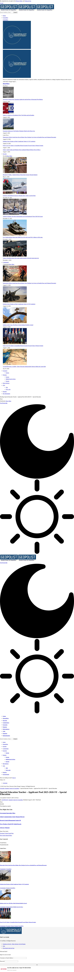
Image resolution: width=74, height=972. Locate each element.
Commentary (3, 869)
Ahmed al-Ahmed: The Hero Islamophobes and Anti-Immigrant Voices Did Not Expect (23, 216)
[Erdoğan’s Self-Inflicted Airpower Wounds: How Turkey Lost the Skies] (15, 193)
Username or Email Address (6, 958)
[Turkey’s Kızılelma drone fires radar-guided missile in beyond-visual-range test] (15, 256)
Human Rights (9, 907)
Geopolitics (5, 19)
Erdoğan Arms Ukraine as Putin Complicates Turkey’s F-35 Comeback (19, 141)
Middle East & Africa (18, 907)
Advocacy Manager (5, 827)
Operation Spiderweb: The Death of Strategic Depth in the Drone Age (19, 131)
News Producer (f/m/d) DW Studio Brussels (10, 824)
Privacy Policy (19, 1)
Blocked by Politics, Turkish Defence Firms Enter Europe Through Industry (20, 174)
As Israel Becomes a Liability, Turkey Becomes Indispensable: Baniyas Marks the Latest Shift (24, 366)
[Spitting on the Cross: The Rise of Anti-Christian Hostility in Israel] (15, 322)
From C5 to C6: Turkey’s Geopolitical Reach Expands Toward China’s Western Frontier (23, 145)
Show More (8, 401)
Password (2, 961)
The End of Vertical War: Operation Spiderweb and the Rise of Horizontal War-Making (23, 99)
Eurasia (8, 888)
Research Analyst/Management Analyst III (10, 820)
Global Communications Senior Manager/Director (12, 816)
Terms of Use (28, 1)
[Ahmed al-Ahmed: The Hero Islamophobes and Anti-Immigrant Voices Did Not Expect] (15, 214)
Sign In (14, 777)
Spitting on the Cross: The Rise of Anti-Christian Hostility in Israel (18, 325)
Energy (12, 926)
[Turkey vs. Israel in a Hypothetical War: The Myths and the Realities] (8, 113)
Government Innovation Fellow (7, 813)
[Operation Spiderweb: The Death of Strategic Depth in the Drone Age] (8, 129)
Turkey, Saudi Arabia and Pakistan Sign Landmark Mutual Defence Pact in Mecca (21, 149)
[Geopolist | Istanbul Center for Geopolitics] (27, 10)
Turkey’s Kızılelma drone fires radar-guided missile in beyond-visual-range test (21, 258)
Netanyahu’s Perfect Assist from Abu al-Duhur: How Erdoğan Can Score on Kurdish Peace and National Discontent (29, 137)
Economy (8, 926)
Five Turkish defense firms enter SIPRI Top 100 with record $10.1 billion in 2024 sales (23, 237)
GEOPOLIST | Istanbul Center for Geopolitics (12, 799)
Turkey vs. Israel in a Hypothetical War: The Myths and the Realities (18, 115)
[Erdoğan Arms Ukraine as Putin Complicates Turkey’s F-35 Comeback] (15, 302)
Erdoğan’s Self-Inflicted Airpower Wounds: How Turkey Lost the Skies (19, 195)
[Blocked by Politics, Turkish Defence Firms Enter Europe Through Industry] (15, 172)
